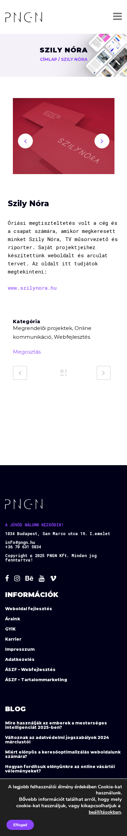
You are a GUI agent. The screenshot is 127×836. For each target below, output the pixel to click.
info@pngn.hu (20, 542)
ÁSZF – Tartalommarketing (36, 679)
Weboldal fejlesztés (28, 608)
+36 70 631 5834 (23, 546)
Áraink (12, 619)
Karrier (13, 639)
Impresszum (20, 649)
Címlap (48, 59)
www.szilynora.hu (32, 287)
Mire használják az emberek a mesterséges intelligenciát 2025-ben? (56, 725)
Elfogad (20, 825)
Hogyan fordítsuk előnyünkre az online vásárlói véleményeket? (60, 768)
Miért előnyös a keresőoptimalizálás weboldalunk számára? (63, 754)
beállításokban (105, 812)
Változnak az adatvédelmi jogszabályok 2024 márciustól (57, 739)
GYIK (10, 629)
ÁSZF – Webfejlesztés (30, 669)
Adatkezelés (20, 659)
